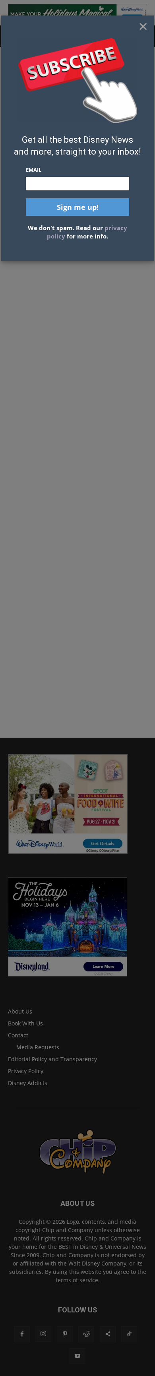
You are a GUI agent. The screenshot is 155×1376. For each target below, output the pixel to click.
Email (33, 169)
